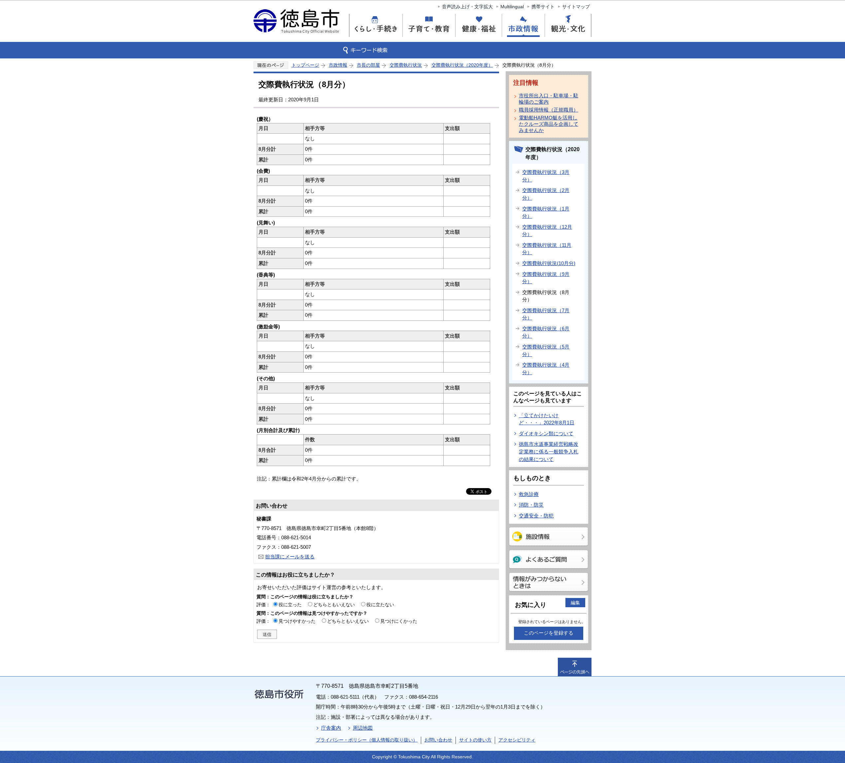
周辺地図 (363, 728)
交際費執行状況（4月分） (545, 368)
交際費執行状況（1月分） (545, 212)
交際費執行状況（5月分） (545, 350)
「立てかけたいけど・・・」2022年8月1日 (546, 419)
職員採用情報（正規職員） (548, 110)
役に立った (290, 604)
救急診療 (529, 494)
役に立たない (380, 604)
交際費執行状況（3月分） (545, 175)
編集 (575, 602)
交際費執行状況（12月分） (547, 230)
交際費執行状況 (405, 65)
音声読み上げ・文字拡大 (467, 6)
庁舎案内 (331, 728)
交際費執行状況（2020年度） (462, 65)
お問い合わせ (438, 740)
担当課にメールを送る (290, 556)
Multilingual (512, 6)
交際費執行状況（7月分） (545, 314)
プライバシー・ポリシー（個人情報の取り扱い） (367, 740)
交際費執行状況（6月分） (545, 332)
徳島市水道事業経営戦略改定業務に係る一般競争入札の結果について (548, 451)
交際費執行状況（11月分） (546, 248)
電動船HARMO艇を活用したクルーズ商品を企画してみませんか (548, 124)
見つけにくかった (398, 621)
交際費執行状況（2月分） (545, 194)
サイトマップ (576, 6)
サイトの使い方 (475, 740)
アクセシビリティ (516, 740)
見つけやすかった (297, 621)
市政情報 (338, 65)
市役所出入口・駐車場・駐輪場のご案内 (548, 99)
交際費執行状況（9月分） (545, 277)
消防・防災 (531, 505)
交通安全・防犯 (536, 515)
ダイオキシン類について (546, 433)
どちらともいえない (334, 604)
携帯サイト (543, 6)
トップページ (305, 65)
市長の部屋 (368, 65)
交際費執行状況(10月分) (548, 263)
